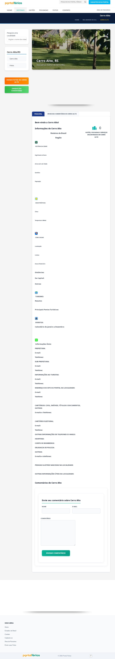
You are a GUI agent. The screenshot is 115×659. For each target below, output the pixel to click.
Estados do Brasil (10, 631)
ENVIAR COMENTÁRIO (56, 553)
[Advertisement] (71, 89)
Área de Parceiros (10, 641)
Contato (66, 10)
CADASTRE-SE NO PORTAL (99, 2)
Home (9, 10)
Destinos (20, 10)
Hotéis (32, 10)
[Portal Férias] (13, 4)
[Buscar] (85, 2)
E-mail (74, 507)
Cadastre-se (9, 638)
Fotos (55, 10)
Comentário (46, 518)
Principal (38, 114)
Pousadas (43, 10)
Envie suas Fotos (10, 645)
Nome (44, 507)
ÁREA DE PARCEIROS (103, 10)
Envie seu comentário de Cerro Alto (62, 114)
